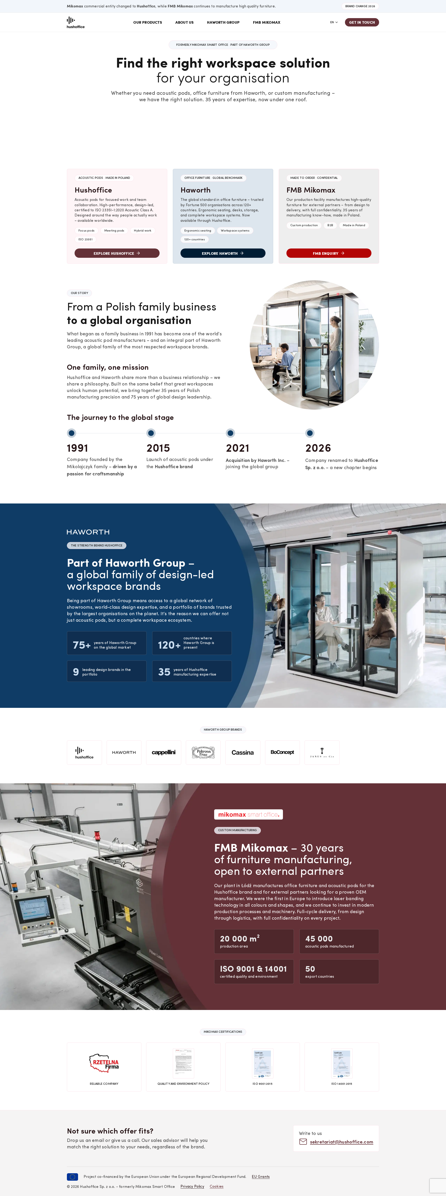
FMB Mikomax (266, 22)
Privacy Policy (192, 1187)
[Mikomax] (76, 22)
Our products (147, 22)
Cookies (216, 1187)
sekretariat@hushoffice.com (341, 1142)
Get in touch (362, 22)
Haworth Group (223, 22)
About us (184, 22)
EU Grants (261, 1177)
